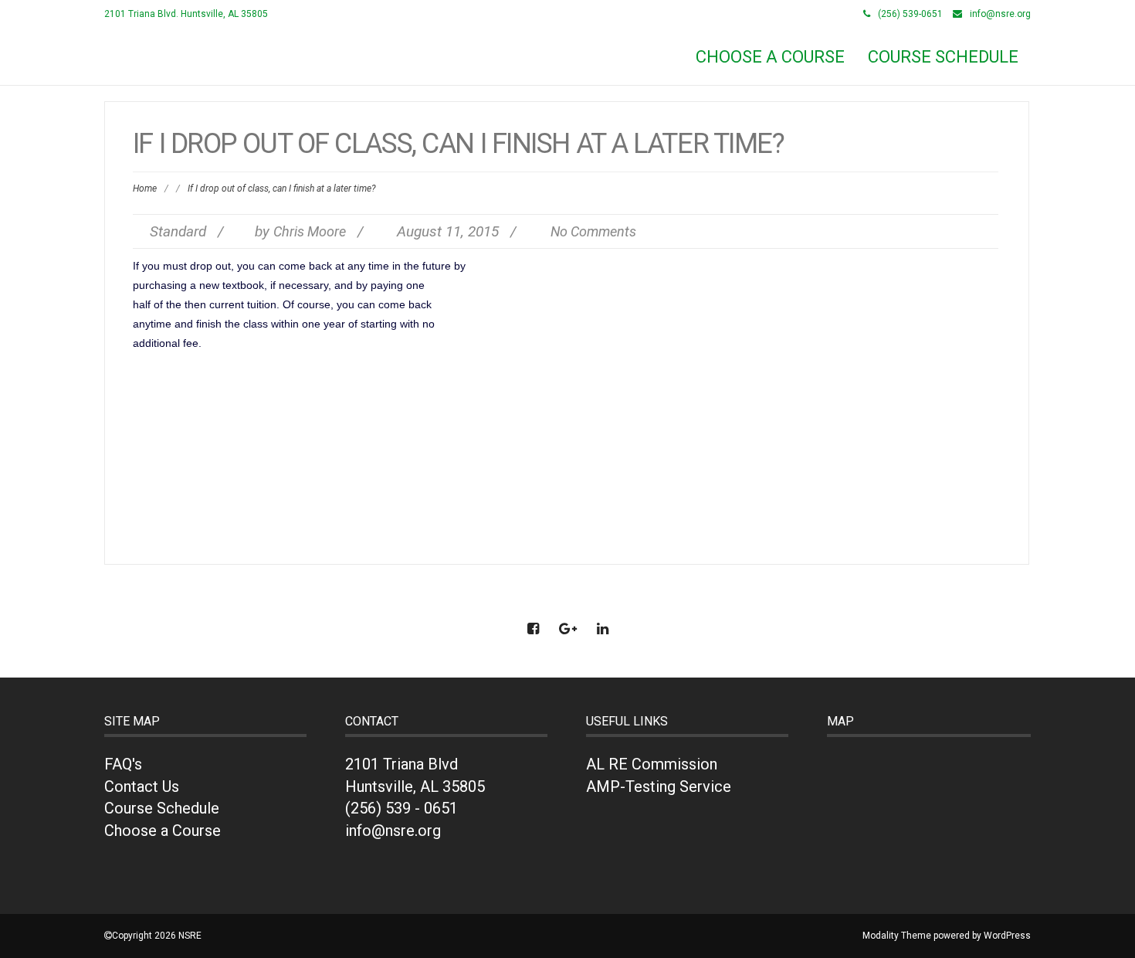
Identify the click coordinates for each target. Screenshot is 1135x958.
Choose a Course (162, 830)
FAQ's (123, 764)
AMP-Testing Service (658, 786)
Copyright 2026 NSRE (157, 935)
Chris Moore (309, 231)
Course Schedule (943, 56)
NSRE (129, 51)
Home (145, 188)
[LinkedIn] (602, 628)
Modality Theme (896, 935)
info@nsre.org (1000, 13)
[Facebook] (532, 628)
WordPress (1007, 935)
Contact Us (141, 786)
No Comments (593, 231)
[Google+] (567, 628)
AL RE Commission (651, 764)
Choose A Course (770, 56)
